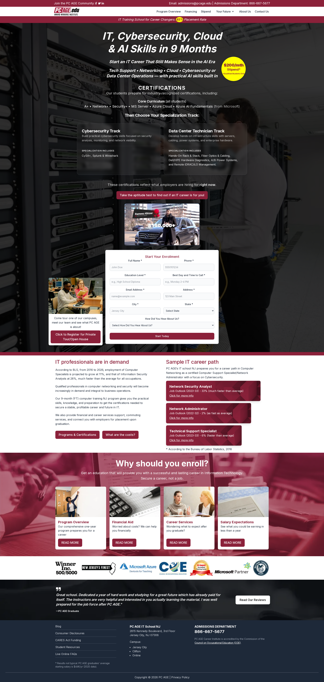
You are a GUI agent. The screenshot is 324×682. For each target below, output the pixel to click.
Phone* (189, 260)
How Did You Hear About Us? (162, 318)
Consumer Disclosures (69, 633)
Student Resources (67, 647)
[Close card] (98, 282)
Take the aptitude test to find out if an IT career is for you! (162, 195)
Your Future (223, 11)
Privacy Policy (180, 677)
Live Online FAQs (66, 654)
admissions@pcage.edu (194, 3)
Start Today (162, 336)
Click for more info (181, 395)
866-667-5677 (259, 3)
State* (189, 304)
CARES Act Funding (68, 640)
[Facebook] (96, 3)
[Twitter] (99, 3)
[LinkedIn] (102, 3)
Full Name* (135, 260)
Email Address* (135, 289)
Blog (58, 626)
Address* (189, 289)
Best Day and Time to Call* (189, 275)
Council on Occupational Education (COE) (218, 642)
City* (135, 304)
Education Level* (135, 275)
